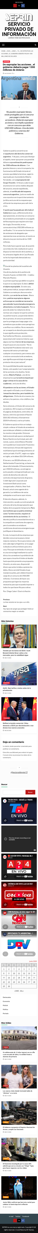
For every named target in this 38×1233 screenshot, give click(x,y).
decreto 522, (13, 249)
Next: (18, 608)
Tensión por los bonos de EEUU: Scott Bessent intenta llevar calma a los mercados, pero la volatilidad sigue (16, 653)
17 (14, 977)
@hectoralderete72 (19, 772)
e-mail (11, 1216)
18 (19, 977)
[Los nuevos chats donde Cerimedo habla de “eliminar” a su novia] (19, 1076)
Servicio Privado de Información (19, 29)
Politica (5, 1009)
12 (24, 973)
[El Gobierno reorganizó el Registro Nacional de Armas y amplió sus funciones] (19, 1113)
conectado (24, 746)
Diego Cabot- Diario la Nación (19, 591)
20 (29, 977)
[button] (3, 44)
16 (9, 977)
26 (24, 982)
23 (9, 982)
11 (19, 973)
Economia (6, 61)
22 (4, 982)
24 (14, 982)
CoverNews (20, 1230)
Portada (5, 1013)
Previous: (16, 601)
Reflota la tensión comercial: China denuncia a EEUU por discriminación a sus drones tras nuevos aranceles (18, 725)
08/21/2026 (8, 658)
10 (14, 973)
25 (19, 982)
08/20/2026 (8, 730)
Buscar (4, 784)
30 (9, 986)
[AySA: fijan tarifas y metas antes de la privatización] (19, 674)
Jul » (22, 991)
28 (34, 982)
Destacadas (7, 997)
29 (4, 986)
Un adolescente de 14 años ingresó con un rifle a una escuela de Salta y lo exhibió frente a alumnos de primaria (19, 1055)
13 (29, 973)
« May (16, 991)
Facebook (25, 1216)
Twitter (17, 1216)
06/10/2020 (8, 73)
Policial (5, 1005)
